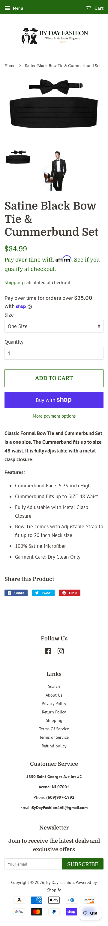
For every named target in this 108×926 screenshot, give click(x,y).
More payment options (54, 416)
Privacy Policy (54, 703)
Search (54, 686)
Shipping (13, 282)
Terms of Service (54, 737)
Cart (99, 8)
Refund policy (54, 746)
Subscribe (82, 864)
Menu (17, 8)
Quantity (13, 342)
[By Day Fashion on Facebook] (47, 652)
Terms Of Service (54, 728)
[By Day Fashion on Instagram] (60, 652)
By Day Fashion (60, 882)
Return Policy (54, 712)
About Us (54, 695)
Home (9, 66)
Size (9, 314)
